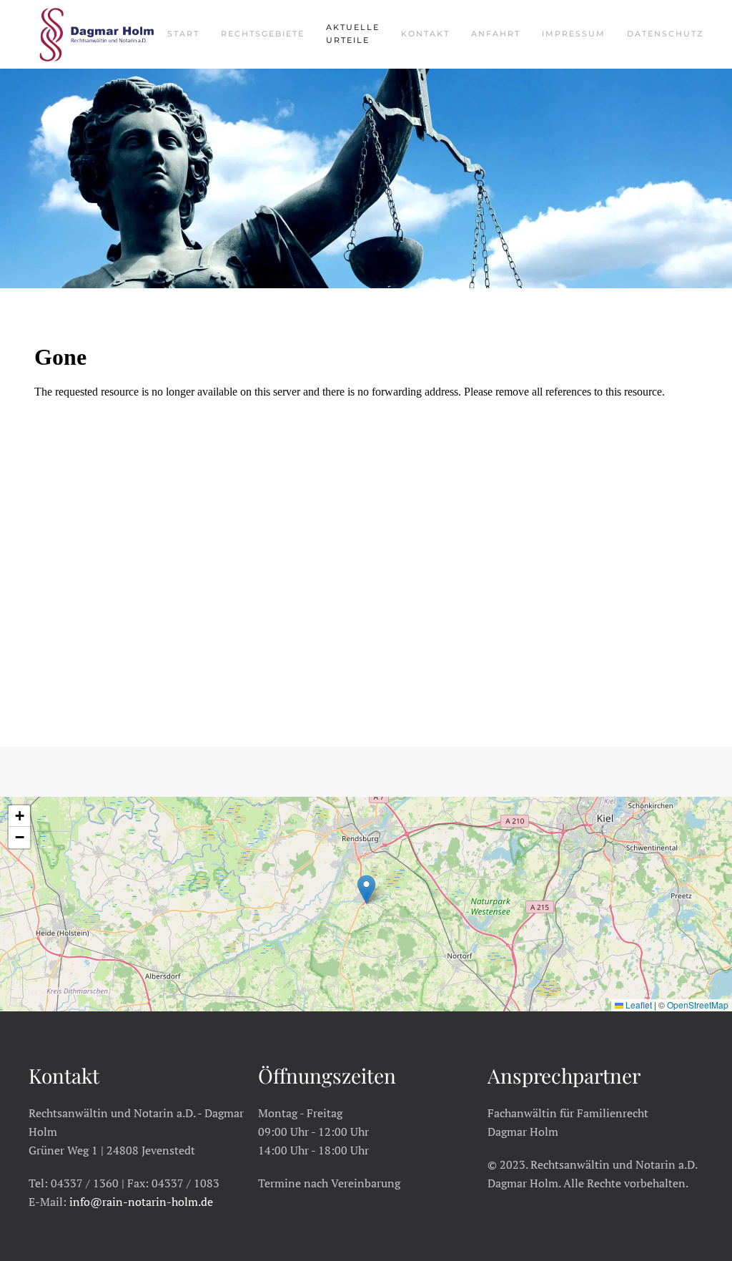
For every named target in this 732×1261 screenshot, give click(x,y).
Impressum (573, 34)
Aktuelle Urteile (353, 33)
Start (183, 34)
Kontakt (425, 34)
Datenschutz (665, 34)
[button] (366, 889)
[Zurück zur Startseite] (98, 34)
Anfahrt (495, 34)
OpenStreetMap (697, 1005)
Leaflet (637, 1005)
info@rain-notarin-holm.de (141, 1202)
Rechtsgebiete (263, 34)
